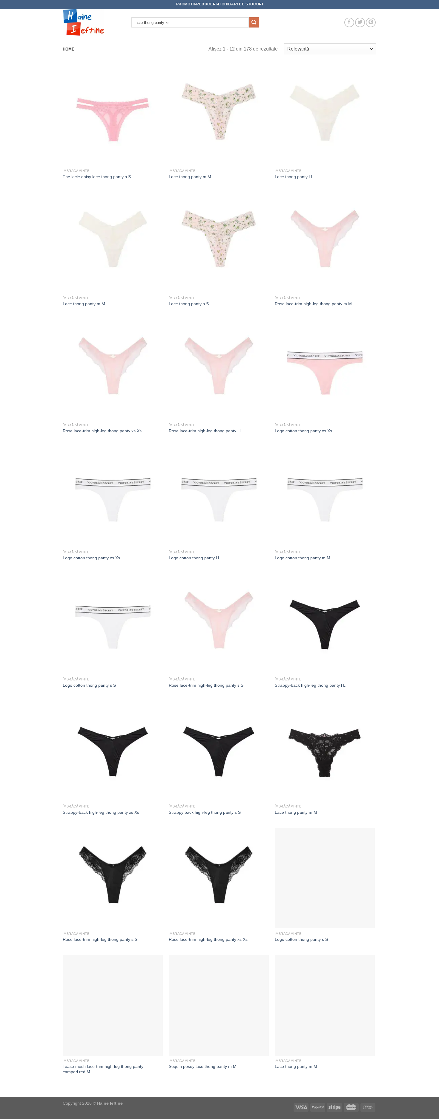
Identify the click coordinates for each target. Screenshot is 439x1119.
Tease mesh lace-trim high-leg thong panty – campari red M (105, 1069)
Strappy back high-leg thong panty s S (205, 812)
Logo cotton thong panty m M (302, 557)
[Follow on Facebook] (349, 23)
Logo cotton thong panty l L (194, 557)
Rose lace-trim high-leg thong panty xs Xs (102, 430)
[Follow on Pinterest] (371, 23)
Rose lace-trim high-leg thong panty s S (206, 685)
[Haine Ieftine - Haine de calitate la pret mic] (92, 22)
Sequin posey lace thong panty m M (203, 1066)
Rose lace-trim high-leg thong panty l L (205, 430)
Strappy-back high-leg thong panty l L (310, 685)
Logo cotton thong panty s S (89, 685)
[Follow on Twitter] (360, 23)
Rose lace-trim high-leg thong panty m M (313, 303)
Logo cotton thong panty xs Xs (303, 430)
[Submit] (254, 22)
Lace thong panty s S (189, 303)
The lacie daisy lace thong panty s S (97, 176)
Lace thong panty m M (190, 176)
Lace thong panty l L (294, 176)
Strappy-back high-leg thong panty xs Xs (101, 812)
